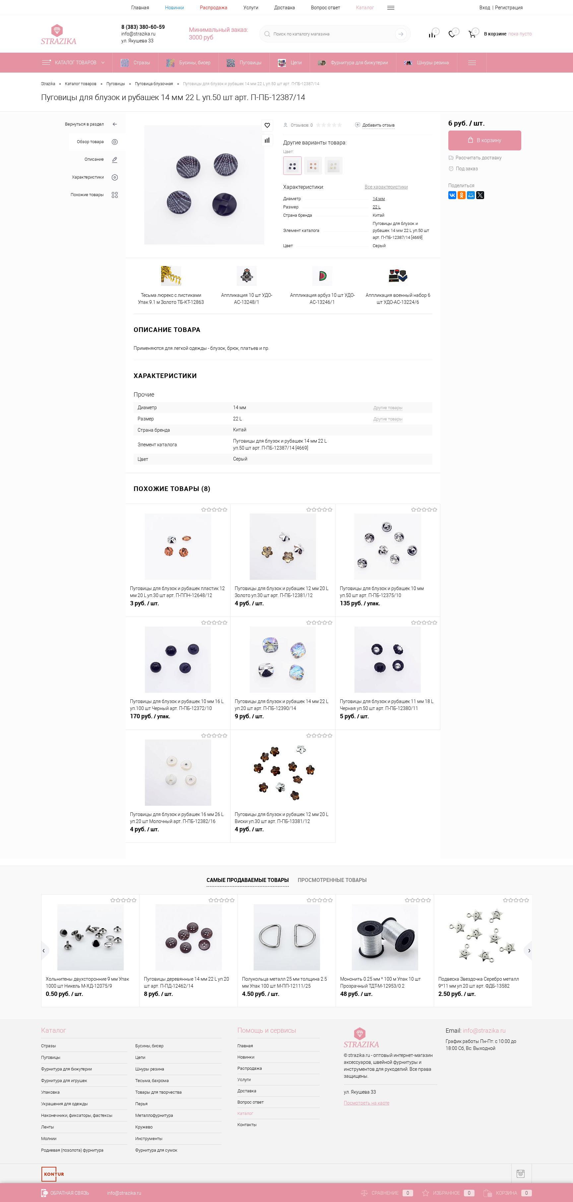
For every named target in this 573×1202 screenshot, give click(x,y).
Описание (94, 159)
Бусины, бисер (149, 1045)
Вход (484, 7)
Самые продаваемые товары (248, 880)
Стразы (48, 1045)
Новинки (174, 7)
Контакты (247, 1124)
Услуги (250, 7)
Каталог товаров (76, 62)
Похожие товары (87, 194)
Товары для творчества (158, 1092)
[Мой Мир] (471, 195)
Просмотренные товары (332, 880)
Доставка (284, 7)
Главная (140, 7)
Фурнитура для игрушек (64, 1080)
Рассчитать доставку (479, 157)
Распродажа (213, 7)
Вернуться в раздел (84, 124)
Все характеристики (386, 187)
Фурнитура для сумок (156, 1150)
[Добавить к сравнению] (267, 140)
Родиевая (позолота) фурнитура (72, 1150)
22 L (377, 206)
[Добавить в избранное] (267, 126)
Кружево (144, 1126)
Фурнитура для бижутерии (66, 1068)
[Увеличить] (204, 185)
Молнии (48, 1138)
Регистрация (509, 7)
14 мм (379, 198)
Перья (141, 1103)
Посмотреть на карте (366, 1103)
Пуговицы (50, 1057)
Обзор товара (90, 141)
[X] (480, 195)
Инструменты (148, 1138)
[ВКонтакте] (452, 195)
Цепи (140, 1057)
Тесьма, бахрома (152, 1080)
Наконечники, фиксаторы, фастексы (76, 1115)
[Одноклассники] (462, 195)
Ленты (47, 1126)
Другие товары (388, 407)
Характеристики (88, 177)
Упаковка (50, 1092)
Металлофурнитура (154, 1115)
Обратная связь (69, 1193)
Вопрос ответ (325, 7)
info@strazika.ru (484, 1030)
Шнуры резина (149, 1068)
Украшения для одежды (64, 1103)
